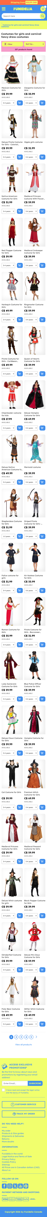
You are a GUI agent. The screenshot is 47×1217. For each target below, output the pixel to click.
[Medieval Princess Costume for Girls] (12, 828)
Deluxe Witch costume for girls (12, 901)
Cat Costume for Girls (11, 792)
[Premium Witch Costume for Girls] (34, 774)
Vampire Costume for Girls (34, 739)
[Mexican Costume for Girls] (12, 69)
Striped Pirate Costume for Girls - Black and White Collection (32, 522)
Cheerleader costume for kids (11, 414)
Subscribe (35, 1083)
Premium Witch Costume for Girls (32, 793)
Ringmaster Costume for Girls (33, 305)
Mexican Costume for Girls (11, 89)
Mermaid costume (32, 467)
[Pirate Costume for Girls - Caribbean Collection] (12, 340)
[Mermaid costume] (34, 448)
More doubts (8, 1141)
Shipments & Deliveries (13, 1136)
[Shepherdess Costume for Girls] (12, 503)
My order (6, 1130)
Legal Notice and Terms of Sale (17, 1156)
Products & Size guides (13, 1133)
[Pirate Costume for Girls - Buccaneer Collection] (34, 611)
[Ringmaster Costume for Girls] (34, 286)
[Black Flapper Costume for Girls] (34, 882)
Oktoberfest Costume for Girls (11, 956)
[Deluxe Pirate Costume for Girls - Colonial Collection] (12, 123)
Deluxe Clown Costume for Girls (12, 739)
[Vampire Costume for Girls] (34, 719)
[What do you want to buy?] (4, 9)
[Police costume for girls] (12, 557)
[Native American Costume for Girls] (12, 177)
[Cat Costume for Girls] (12, 774)
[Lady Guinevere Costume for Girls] (12, 665)
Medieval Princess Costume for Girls (10, 847)
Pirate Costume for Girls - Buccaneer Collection (32, 630)
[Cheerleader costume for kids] (12, 394)
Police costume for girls (10, 576)
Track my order (25, 1113)
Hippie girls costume (33, 142)
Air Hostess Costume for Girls (33, 576)
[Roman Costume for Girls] (12, 611)
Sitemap (6, 1164)
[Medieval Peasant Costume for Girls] (34, 828)
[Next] (36, 1037)
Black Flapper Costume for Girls (34, 901)
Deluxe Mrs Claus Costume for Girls (32, 956)
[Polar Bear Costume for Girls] (12, 990)
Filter (10, 44)
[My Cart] (43, 9)
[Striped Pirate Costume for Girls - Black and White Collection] (34, 503)
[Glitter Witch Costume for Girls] (34, 990)
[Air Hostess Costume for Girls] (34, 557)
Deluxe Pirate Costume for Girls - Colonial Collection (12, 143)
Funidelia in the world (12, 1153)
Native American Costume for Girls (9, 197)
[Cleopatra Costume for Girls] (34, 69)
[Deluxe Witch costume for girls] (12, 882)
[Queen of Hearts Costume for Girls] (34, 340)
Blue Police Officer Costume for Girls (32, 685)
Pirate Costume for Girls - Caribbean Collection (10, 360)
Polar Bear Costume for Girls (11, 1010)
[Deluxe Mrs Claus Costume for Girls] (34, 936)
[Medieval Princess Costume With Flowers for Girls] (34, 177)
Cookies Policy (9, 1162)
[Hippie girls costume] (34, 123)
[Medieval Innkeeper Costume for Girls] (34, 232)
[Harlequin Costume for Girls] (12, 286)
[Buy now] (20, 102)
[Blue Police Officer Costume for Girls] (34, 665)
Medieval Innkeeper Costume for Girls (33, 251)
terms (15, 1093)
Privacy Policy (8, 1159)
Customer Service (25, 1104)
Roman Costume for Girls (11, 630)
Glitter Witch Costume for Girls (34, 1010)
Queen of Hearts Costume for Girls (32, 360)
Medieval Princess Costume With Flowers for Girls (34, 197)
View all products (23, 1044)
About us (6, 1170)
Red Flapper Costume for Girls (11, 251)
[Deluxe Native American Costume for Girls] (12, 448)
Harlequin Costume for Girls (12, 305)
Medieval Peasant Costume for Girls (32, 847)
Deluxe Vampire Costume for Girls (32, 414)
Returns (5, 1139)
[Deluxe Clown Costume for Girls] (12, 719)
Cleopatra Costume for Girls (34, 89)
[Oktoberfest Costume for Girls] (12, 936)
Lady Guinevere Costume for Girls (9, 685)
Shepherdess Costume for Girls (12, 522)
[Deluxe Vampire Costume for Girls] (34, 394)
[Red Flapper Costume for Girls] (12, 232)
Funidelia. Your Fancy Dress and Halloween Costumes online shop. (23, 8)
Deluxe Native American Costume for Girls (12, 468)
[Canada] (4, 1186)
